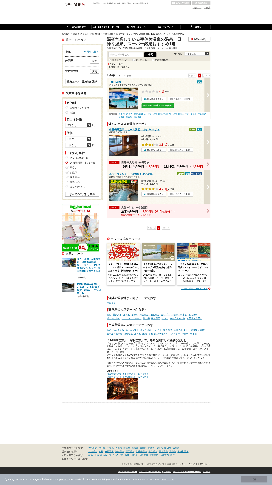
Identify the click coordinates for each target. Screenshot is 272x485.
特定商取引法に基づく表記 (150, 472)
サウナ (165, 318)
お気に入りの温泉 (181, 3)
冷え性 (126, 314)
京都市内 (154, 455)
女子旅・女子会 (194, 318)
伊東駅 (121, 117)
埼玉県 (102, 448)
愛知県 (167, 448)
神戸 (172, 455)
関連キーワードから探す (75, 459)
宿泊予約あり (161, 60)
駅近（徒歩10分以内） (195, 330)
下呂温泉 (130, 451)
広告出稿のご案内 (155, 464)
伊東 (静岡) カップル (142, 114)
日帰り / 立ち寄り (79, 107)
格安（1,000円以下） (159, 333)
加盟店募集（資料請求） (133, 464)
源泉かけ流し (113, 318)
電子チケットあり (121, 60)
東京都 (135, 448)
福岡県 (176, 448)
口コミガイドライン (176, 464)
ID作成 (207, 7)
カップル (165, 314)
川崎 (96, 455)
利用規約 (167, 472)
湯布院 (172, 451)
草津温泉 (92, 451)
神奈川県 (92, 448)
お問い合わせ (204, 464)
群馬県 (126, 448)
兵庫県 (118, 448)
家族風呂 (155, 318)
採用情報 (206, 472)
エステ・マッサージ (132, 318)
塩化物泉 (192, 314)
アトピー (175, 333)
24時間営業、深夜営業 (82, 162)
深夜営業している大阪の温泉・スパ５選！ (128, 377)
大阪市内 (143, 455)
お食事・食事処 (179, 314)
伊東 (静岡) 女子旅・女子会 (184, 114)
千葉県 (110, 448)
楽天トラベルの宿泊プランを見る (157, 105)
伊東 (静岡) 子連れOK (162, 114)
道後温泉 (153, 451)
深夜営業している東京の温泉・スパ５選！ (128, 374)
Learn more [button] (167, 479)
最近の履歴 (201, 3)
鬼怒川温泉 (183, 451)
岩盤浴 (73, 172)
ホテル (134, 314)
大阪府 (143, 448)
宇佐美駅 (202, 114)
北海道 (151, 448)
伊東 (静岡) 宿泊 (125, 114)
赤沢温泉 (111, 303)
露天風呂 (117, 314)
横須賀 (103, 455)
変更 (94, 61)
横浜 (90, 455)
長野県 (159, 448)
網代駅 (129, 117)
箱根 (101, 451)
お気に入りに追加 (181, 99)
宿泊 (109, 314)
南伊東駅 (137, 117)
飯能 (127, 455)
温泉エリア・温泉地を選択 (82, 81)
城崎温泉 (119, 451)
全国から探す (91, 51)
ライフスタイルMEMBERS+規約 (187, 472)
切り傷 (146, 318)
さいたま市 (117, 455)
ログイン (197, 7)
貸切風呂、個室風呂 (149, 314)
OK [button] (254, 479)
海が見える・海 (177, 318)
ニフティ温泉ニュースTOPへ (194, 288)
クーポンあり (142, 60)
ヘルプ (192, 464)
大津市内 (164, 455)
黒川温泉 (163, 451)
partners (63, 479)
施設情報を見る (154, 99)
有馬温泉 (109, 451)
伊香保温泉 (141, 451)
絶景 (144, 333)
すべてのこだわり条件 (82, 194)
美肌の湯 (178, 330)
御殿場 (134, 455)
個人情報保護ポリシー (127, 472)
